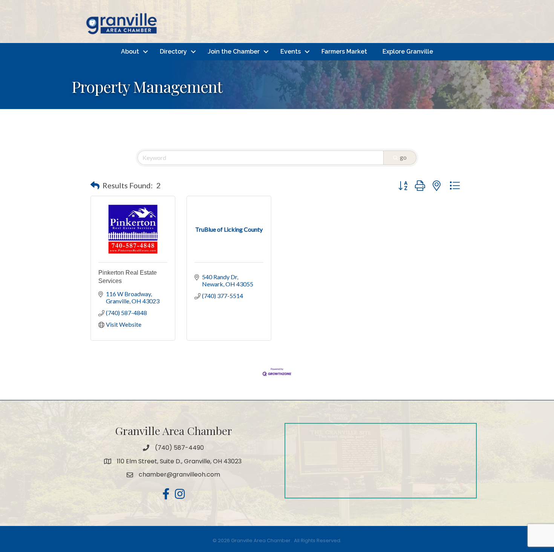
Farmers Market (344, 51)
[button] (94, 185)
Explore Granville (408, 51)
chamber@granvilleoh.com (179, 474)
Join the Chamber (234, 51)
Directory (173, 51)
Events (290, 51)
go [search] (403, 157)
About (130, 51)
